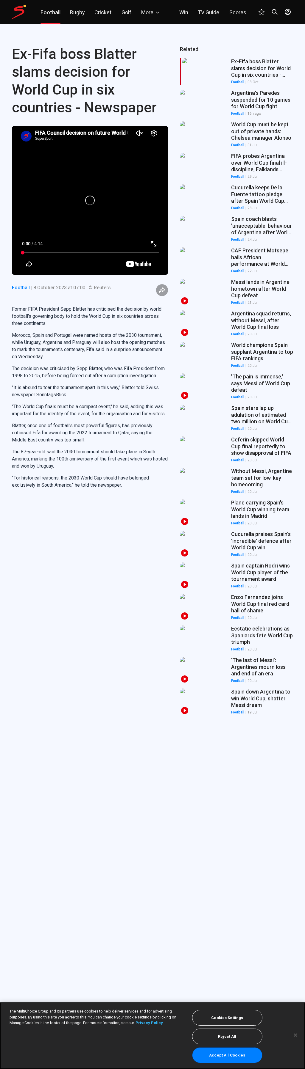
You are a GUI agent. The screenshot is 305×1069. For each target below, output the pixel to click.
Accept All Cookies (227, 1055)
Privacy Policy (149, 1023)
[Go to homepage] (19, 12)
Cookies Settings (227, 1017)
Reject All (227, 1036)
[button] (236, 103)
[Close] (295, 1035)
